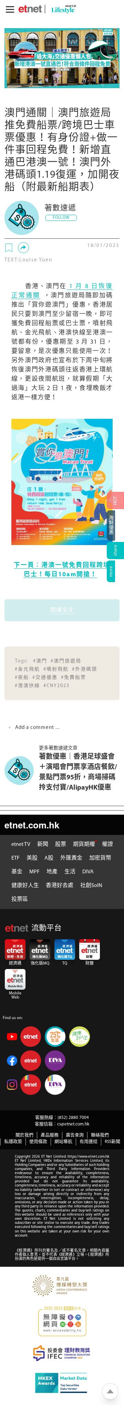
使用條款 (38, 1142)
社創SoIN (91, 885)
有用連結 (88, 1142)
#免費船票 (73, 677)
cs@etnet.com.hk (73, 1124)
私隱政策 (13, 1142)
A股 (48, 858)
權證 (107, 844)
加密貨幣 (100, 858)
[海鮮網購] (115, 525)
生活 (69, 872)
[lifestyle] (62, 9)
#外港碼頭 (84, 669)
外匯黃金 (71, 858)
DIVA (88, 872)
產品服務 (50, 1135)
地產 (52, 872)
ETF (15, 858)
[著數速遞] (21, 218)
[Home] (30, 9)
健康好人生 (25, 885)
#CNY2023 (56, 685)
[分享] (23, 247)
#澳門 (40, 661)
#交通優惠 (45, 677)
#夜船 (22, 677)
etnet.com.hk (31, 824)
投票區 (19, 899)
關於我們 (24, 1135)
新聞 (42, 844)
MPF (34, 872)
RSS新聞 (112, 1142)
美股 (32, 858)
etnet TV (20, 844)
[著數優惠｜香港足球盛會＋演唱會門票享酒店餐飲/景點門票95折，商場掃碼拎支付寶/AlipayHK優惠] (21, 770)
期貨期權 (84, 844)
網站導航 (63, 1142)
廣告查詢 (75, 1135)
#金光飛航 (27, 669)
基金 (16, 872)
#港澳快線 (27, 685)
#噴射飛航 (56, 669)
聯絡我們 (100, 1135)
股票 (60, 844)
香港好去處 (59, 885)
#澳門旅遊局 (66, 661)
